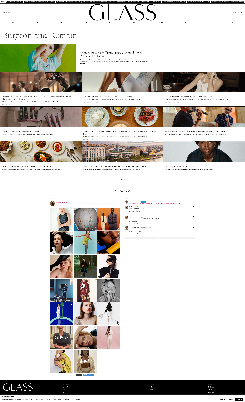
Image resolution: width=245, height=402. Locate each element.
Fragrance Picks (13, 94)
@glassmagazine (144, 206)
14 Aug (150, 206)
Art (185, 22)
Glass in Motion (160, 22)
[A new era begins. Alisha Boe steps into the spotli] (61, 337)
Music (134, 22)
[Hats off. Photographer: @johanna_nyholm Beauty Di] (61, 266)
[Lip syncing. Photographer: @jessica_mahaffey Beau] (85, 313)
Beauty (36, 22)
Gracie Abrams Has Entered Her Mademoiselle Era (141, 1)
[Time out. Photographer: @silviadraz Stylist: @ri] (61, 361)
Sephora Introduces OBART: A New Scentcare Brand (117, 1)
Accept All (239, 399)
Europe (84, 164)
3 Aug (150, 217)
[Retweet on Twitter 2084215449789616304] (132, 223)
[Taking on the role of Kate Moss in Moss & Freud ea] (85, 337)
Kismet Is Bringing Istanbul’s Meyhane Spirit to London (27, 166)
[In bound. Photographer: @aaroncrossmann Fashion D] (85, 290)
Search (9, 12)
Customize (222, 399)
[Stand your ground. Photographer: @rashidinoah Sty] (108, 219)
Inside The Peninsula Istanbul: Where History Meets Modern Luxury (114, 166)
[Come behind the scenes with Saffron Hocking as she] (85, 361)
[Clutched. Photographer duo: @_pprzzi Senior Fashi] (108, 266)
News (96, 94)
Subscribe (5, 12)
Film (182, 164)
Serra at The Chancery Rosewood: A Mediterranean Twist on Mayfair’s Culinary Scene (192, 1)
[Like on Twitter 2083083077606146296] (134, 233)
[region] (122, 398)
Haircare (7, 129)
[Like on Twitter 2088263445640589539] (134, 213)
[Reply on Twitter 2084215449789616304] (129, 223)
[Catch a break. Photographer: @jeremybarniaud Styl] (61, 290)
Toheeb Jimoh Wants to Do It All (180, 166)
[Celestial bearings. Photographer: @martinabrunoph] (85, 219)
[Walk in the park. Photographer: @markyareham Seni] (85, 266)
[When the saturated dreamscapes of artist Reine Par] (61, 313)
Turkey (96, 164)
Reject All (231, 399)
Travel (86, 22)
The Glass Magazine (134, 206)
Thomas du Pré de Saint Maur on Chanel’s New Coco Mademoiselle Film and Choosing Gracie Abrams (81, 1)
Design (208, 22)
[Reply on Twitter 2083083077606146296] (129, 233)
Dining (233, 22)
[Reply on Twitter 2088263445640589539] (129, 213)
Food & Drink (89, 129)
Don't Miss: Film (172, 164)
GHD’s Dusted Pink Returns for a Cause (163, 1)
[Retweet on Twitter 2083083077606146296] (132, 233)
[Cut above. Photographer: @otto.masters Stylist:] (61, 242)
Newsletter (233, 12)
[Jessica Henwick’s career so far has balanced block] (108, 313)
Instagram (240, 12)
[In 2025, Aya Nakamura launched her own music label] (108, 290)
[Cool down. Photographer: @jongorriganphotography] (108, 242)
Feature (7, 94)
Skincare (100, 94)
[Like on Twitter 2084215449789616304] (134, 223)
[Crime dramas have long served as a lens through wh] (85, 242)
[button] (122, 179)
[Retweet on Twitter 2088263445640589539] (132, 213)
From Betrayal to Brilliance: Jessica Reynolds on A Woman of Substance (41, 1)
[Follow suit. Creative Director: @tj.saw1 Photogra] (108, 337)
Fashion (12, 22)
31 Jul (150, 227)
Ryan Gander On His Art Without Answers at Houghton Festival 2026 (228, 1)
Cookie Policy (77, 399)
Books (110, 22)
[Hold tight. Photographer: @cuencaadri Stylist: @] (61, 219)
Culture (61, 22)
